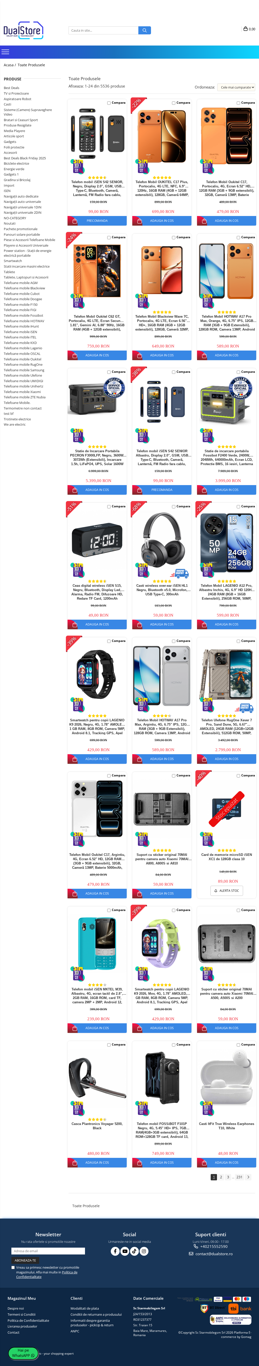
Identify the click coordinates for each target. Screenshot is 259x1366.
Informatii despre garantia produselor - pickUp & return (92, 1323)
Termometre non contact (23, 408)
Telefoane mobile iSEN (20, 332)
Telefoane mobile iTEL (20, 337)
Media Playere (14, 130)
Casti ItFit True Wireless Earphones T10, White (226, 1126)
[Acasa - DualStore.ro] (29, 30)
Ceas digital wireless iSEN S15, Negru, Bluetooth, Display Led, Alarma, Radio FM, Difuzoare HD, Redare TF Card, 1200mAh (97, 592)
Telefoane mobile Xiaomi (22, 391)
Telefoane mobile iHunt (21, 326)
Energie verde (14, 169)
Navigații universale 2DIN (22, 212)
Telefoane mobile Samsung (24, 370)
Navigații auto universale (22, 201)
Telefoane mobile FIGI (20, 310)
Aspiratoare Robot (17, 99)
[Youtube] (124, 1251)
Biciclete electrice (16, 163)
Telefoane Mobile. (17, 402)
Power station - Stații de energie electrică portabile (27, 253)
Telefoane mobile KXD (20, 342)
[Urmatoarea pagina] (248, 1177)
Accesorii (10, 152)
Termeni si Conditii (21, 1314)
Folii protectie (14, 147)
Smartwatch (13, 260)
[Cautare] (144, 30)
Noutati (9, 223)
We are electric (15, 424)
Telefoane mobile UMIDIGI (23, 381)
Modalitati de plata (85, 1308)
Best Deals (11, 87)
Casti (7, 104)
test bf (8, 413)
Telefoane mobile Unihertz (23, 386)
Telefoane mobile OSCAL (22, 353)
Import (9, 185)
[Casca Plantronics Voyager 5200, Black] (97, 1078)
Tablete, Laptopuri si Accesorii (26, 277)
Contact (13, 1332)
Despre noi (16, 1308)
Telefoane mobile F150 (20, 304)
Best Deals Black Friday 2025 (25, 158)
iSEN (7, 190)
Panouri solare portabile (22, 234)
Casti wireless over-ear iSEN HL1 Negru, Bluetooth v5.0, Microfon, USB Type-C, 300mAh (162, 590)
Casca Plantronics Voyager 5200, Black (97, 1126)
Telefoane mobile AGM (21, 282)
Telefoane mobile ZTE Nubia (25, 397)
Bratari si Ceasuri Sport (21, 120)
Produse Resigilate (17, 125)
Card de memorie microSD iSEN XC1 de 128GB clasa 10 (226, 857)
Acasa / (10, 64)
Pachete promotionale (20, 229)
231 (239, 1177)
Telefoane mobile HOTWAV (24, 321)
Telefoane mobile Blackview (24, 288)
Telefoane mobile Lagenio (23, 348)
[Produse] (6, 53)
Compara (118, 102)
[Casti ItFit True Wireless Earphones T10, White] (226, 1078)
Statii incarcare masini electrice (27, 266)
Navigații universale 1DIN (22, 207)
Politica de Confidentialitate (28, 1320)
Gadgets (10, 141)
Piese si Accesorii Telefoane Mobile (29, 239)
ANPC (75, 1331)
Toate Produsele (31, 64)
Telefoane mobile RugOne (23, 364)
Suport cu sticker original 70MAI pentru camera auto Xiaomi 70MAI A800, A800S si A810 (161, 859)
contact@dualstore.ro (214, 1253)
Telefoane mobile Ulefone (23, 375)
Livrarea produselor (22, 1326)
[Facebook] (115, 1251)
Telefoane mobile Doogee (23, 299)
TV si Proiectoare (16, 93)
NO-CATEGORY (15, 218)
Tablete (9, 272)
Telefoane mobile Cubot (22, 293)
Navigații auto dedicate (21, 196)
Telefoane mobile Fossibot (23, 315)
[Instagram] (144, 1251)
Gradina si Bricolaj (17, 180)
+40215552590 (213, 1246)
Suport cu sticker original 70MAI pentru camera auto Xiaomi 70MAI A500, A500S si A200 (226, 993)
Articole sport (14, 136)
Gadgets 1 (11, 174)
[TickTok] (134, 1251)
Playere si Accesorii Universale (26, 245)
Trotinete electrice (17, 419)
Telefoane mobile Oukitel (22, 359)
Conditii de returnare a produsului (96, 1314)
